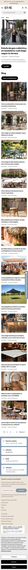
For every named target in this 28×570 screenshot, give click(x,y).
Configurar (14, 556)
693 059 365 (9, 452)
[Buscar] (25, 12)
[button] (26, 285)
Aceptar (14, 567)
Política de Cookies (6, 551)
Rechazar (14, 562)
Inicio (2, 17)
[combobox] (14, 12)
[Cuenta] (23, 8)
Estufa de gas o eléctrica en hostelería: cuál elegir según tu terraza (14, 51)
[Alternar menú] (2, 8)
